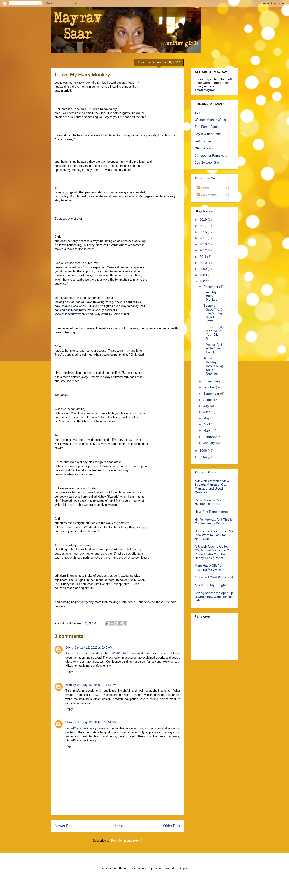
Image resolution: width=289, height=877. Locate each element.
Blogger (184, 868)
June (207, 412)
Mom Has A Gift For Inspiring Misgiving (209, 567)
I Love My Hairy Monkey (210, 296)
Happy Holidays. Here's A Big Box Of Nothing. (213, 365)
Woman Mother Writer (210, 119)
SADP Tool (120, 653)
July (206, 406)
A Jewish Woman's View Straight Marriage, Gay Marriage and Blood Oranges (212, 486)
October (209, 387)
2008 (204, 275)
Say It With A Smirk (208, 134)
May (206, 418)
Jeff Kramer (203, 141)
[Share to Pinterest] (125, 623)
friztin (157, 868)
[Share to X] (116, 623)
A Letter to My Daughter (212, 585)
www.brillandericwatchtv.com (73, 314)
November (211, 381)
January (209, 443)
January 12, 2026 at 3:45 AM (93, 647)
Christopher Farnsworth (211, 155)
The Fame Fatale (207, 126)
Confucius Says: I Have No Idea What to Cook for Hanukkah (214, 535)
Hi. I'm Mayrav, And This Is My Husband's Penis (214, 521)
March (208, 430)
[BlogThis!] (112, 623)
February (210, 436)
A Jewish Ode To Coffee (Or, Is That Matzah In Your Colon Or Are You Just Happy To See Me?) (214, 552)
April (207, 424)
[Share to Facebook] (120, 623)
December (211, 286)
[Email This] (107, 623)
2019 (204, 219)
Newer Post (64, 826)
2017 (204, 225)
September (211, 393)
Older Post (171, 826)
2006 (204, 450)
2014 (204, 238)
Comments (208, 195)
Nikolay (70, 685)
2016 (204, 232)
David (69, 647)
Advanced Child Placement (214, 577)
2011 (203, 256)
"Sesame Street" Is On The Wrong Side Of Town (213, 313)
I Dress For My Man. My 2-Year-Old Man (213, 332)
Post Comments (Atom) (126, 840)
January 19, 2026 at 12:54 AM (97, 722)
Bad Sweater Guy (207, 162)
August (208, 399)
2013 (204, 244)
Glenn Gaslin (204, 148)
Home (118, 826)
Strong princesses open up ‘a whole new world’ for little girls (214, 596)
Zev (197, 112)
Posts (204, 188)
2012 (204, 250)
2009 (204, 269)
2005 (204, 457)
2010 (204, 262)
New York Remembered (212, 511)
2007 (204, 281)
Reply (69, 671)
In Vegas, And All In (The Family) (212, 348)
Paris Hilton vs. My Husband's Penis (208, 502)
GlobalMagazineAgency (80, 728)
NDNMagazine (108, 694)
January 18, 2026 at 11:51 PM (96, 685)
